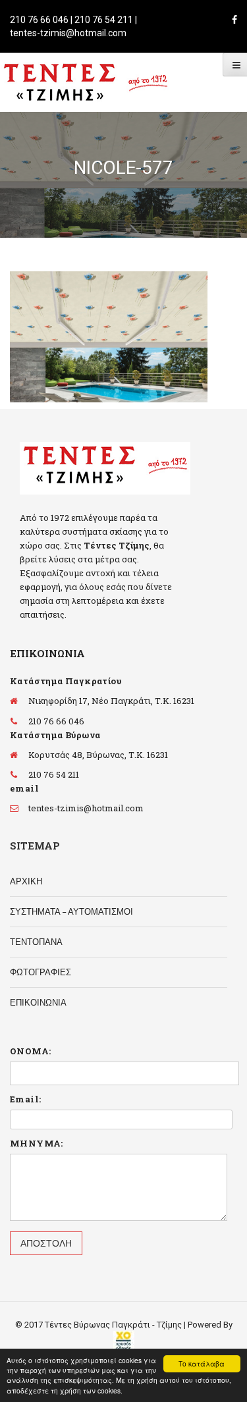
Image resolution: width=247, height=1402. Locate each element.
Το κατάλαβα (201, 1363)
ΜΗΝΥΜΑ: (36, 1143)
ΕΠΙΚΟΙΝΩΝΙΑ (38, 1002)
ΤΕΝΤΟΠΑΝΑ (36, 942)
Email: (25, 1099)
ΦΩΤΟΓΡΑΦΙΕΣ (40, 972)
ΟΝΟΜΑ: (30, 1051)
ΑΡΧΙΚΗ (26, 881)
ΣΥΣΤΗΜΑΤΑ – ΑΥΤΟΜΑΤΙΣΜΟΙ (71, 911)
